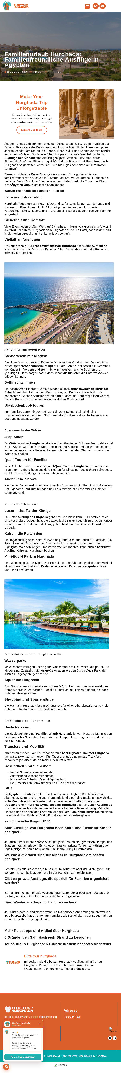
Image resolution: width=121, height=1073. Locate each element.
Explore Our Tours (31, 130)
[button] (87, 6)
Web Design (85, 1056)
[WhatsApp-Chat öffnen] (6, 1066)
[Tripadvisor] (96, 6)
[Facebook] (110, 1038)
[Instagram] (115, 1038)
